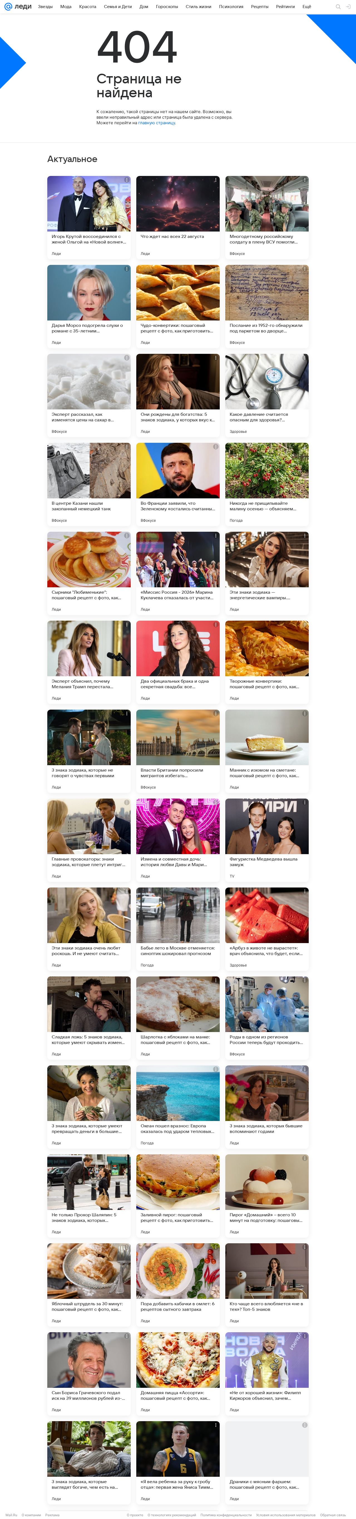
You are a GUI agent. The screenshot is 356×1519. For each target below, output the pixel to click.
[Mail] (8, 6)
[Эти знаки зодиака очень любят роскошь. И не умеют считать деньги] (89, 929)
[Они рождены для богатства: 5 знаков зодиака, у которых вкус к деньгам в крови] (178, 395)
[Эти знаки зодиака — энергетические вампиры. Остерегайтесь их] (267, 573)
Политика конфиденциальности (226, 1515)
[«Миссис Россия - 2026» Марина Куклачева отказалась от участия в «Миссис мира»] (178, 573)
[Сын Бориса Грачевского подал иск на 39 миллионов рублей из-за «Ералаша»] (89, 1374)
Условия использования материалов (286, 1515)
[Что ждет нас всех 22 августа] (178, 217)
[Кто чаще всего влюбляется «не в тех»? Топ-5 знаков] (267, 1285)
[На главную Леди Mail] (21, 6)
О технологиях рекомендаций (172, 1515)
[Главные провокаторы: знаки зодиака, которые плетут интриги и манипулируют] (89, 840)
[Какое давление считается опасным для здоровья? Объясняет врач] (267, 395)
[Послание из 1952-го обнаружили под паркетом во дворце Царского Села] (267, 306)
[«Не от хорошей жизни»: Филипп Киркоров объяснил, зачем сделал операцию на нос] (267, 1374)
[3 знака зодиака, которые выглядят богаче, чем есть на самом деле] (89, 1463)
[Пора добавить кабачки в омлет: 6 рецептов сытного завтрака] (178, 1285)
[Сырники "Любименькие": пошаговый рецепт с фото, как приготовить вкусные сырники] (89, 573)
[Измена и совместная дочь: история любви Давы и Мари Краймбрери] (178, 840)
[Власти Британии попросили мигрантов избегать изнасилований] (178, 751)
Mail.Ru (11, 1515)
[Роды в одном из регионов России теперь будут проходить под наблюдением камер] (267, 1018)
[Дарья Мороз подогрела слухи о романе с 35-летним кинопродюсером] (89, 306)
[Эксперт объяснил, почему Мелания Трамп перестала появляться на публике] (89, 662)
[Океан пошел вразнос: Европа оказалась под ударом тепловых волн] (178, 1107)
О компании (31, 1515)
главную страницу (156, 122)
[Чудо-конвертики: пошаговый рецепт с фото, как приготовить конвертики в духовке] (178, 306)
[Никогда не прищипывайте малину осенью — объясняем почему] (267, 484)
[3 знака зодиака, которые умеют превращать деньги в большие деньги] (89, 1107)
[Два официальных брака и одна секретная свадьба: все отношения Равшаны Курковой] (178, 662)
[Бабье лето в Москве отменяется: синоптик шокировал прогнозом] (178, 929)
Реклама (52, 1515)
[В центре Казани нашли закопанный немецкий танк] (89, 484)
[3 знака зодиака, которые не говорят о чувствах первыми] (89, 751)
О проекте (135, 1515)
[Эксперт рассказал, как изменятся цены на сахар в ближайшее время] (89, 395)
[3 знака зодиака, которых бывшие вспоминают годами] (267, 1107)
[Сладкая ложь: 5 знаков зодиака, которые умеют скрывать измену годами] (89, 1018)
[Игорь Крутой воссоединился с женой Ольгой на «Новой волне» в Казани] (89, 217)
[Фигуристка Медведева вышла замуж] (267, 840)
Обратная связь (333, 1515)
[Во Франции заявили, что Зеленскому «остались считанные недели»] (178, 484)
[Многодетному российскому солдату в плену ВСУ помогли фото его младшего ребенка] (267, 217)
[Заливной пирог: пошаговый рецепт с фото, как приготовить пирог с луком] (178, 1196)
